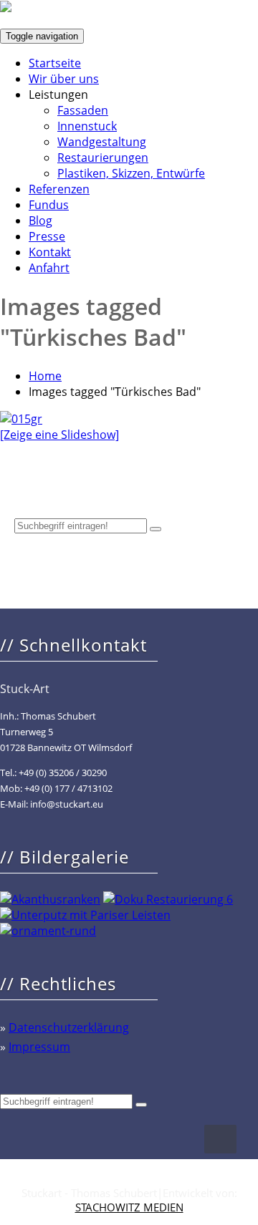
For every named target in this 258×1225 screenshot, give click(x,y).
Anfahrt (49, 268)
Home (45, 376)
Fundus (49, 205)
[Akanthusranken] (50, 899)
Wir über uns (64, 79)
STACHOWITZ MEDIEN (129, 1207)
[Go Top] (220, 1139)
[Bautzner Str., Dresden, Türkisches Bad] (21, 419)
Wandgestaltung (101, 142)
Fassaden (82, 110)
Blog (40, 220)
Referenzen (59, 189)
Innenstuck (87, 126)
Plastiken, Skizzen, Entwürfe (131, 173)
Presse (47, 236)
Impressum (39, 1047)
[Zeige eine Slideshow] (59, 434)
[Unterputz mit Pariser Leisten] (85, 915)
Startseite (55, 63)
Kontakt (50, 252)
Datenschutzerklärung (69, 1027)
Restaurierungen (102, 157)
